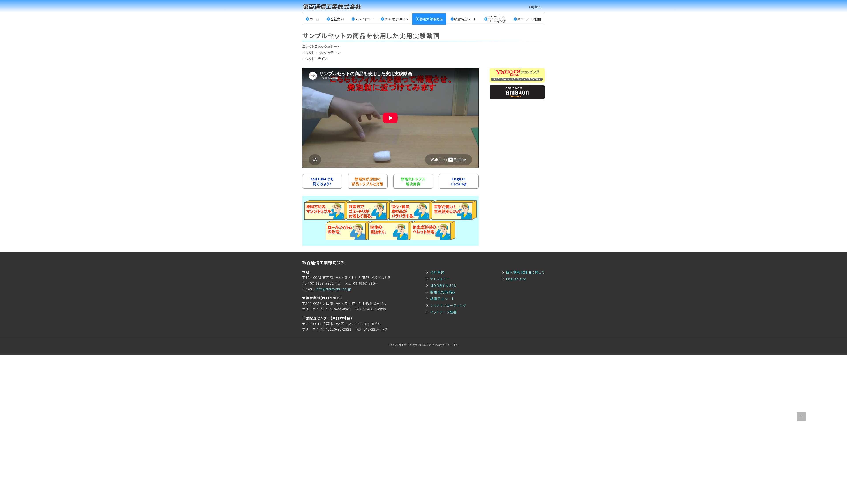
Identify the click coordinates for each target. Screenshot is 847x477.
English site (516, 278)
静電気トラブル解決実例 (413, 181)
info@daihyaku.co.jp (334, 288)
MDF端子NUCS (396, 19)
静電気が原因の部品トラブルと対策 (367, 181)
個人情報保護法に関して (525, 272)
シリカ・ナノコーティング (497, 19)
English (534, 6)
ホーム (314, 19)
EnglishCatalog (459, 181)
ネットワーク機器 (529, 19)
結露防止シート (465, 19)
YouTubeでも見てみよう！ (322, 181)
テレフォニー (364, 19)
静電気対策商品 (431, 19)
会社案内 (337, 19)
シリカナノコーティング (448, 305)
